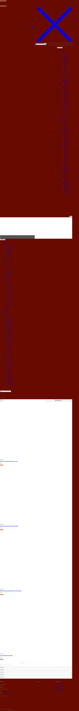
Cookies (65, 189)
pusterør (65, 111)
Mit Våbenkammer (3, 0)
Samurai (65, 84)
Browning (66, 147)
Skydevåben (61, 85)
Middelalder (64, 61)
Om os (60, 175)
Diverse (63, 123)
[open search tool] (53, 42)
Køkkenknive (66, 59)
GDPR (65, 191)
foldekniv (66, 54)
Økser (65, 58)
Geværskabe (66, 132)
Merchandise (66, 128)
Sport (63, 119)
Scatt (65, 167)
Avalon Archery (67, 171)
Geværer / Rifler (67, 100)
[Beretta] (39, 695)
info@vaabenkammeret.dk (8, 691)
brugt (65, 124)
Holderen (65, 163)
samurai (65, 74)
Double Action (66, 93)
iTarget (65, 165)
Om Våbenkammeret (59, 684)
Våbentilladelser (67, 193)
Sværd (65, 63)
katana (67, 76)
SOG (65, 142)
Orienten (63, 72)
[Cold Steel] (44, 705)
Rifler (63, 115)
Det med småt (64, 186)
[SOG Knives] (39, 688)
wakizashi (68, 77)
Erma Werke (66, 152)
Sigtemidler (68, 110)
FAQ (65, 178)
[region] (17, 228)
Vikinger (63, 66)
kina (65, 79)
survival (65, 53)
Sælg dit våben (64, 183)
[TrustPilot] (60, 694)
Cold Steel (66, 139)
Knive (63, 51)
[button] (17, 236)
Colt (65, 149)
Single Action (66, 95)
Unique (65, 158)
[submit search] (45, 44)
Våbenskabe (64, 129)
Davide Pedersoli (67, 150)
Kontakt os (66, 181)
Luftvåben (64, 106)
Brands (60, 134)
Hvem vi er (64, 176)
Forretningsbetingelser (68, 188)
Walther (65, 160)
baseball (65, 121)
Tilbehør (67, 113)
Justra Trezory (66, 168)
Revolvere (64, 92)
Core (65, 173)
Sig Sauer (66, 157)
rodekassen (66, 126)
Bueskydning (64, 170)
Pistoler (63, 87)
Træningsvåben (64, 80)
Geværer (63, 116)
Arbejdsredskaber (65, 56)
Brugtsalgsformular (67, 184)
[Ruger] (39, 705)
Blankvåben (61, 50)
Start (3, 395)
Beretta (65, 89)
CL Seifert (66, 137)
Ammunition (66, 105)
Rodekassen (61, 118)
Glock (65, 154)
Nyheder (65, 180)
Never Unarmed (67, 141)
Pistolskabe (66, 131)
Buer (65, 108)
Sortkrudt (63, 98)
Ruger (65, 90)
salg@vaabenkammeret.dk (8, 693)
